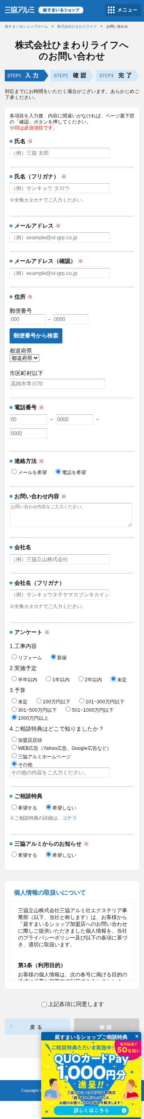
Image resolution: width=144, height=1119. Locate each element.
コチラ (69, 818)
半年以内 (27, 680)
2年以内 (93, 680)
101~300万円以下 (105, 702)
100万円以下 (56, 702)
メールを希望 (32, 472)
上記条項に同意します (76, 1004)
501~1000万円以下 (93, 710)
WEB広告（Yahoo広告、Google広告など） (65, 748)
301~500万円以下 (37, 710)
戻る (37, 1027)
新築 (62, 657)
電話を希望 (74, 472)
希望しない (64, 808)
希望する (27, 808)
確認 (107, 1027)
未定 (122, 680)
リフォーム (30, 657)
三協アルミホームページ (44, 756)
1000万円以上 (33, 718)
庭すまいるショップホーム (26, 26)
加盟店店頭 (30, 740)
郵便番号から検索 (36, 335)
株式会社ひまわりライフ (77, 26)
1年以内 (61, 680)
